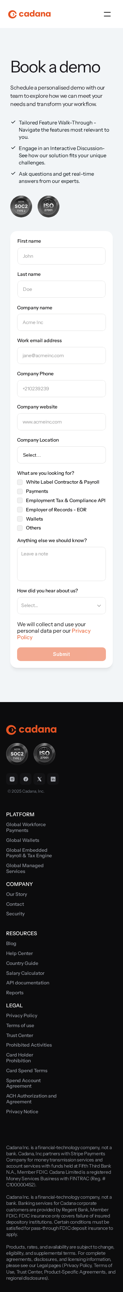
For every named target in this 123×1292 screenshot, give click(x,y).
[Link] (12, 779)
